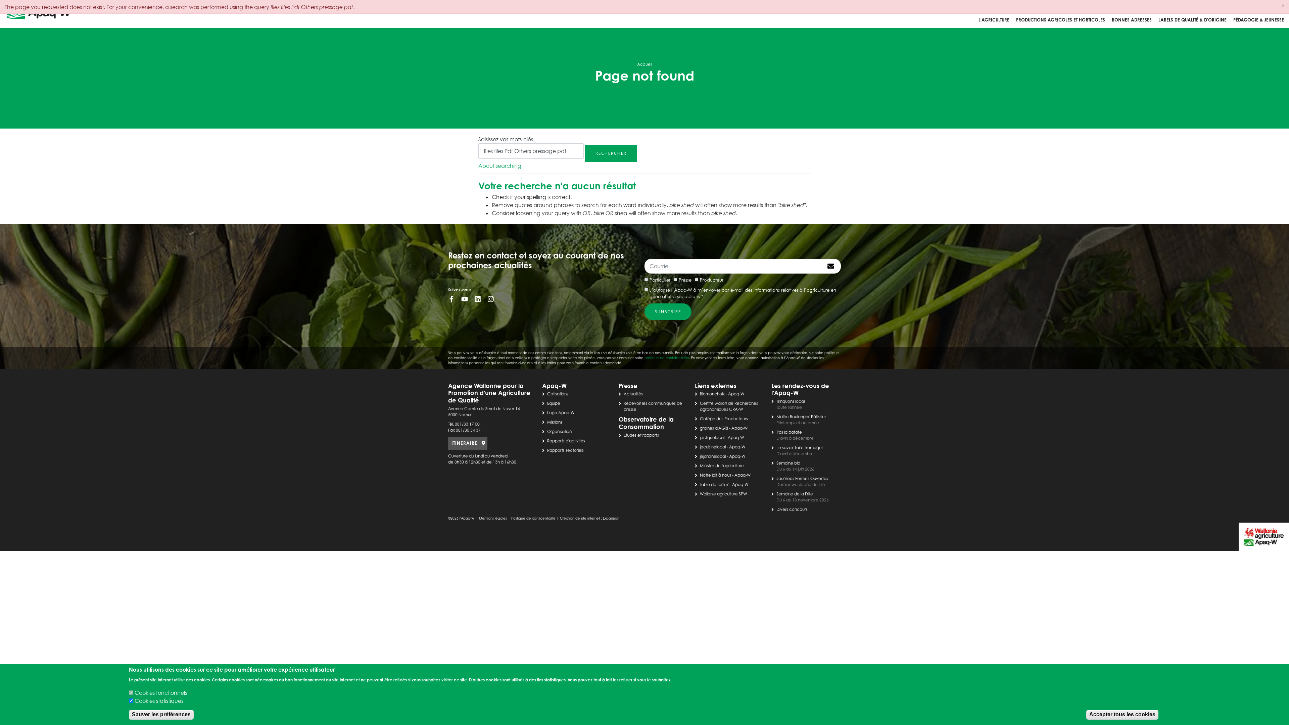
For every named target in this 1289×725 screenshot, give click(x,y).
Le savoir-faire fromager (799, 447)
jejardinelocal (713, 456)
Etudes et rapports (641, 435)
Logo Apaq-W (561, 412)
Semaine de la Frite (794, 493)
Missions (554, 422)
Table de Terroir (714, 484)
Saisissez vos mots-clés (505, 139)
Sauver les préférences (161, 715)
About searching (499, 165)
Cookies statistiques (159, 700)
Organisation (559, 431)
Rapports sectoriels (565, 450)
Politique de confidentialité (533, 518)
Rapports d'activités (566, 440)
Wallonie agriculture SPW (723, 493)
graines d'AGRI (714, 428)
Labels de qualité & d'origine (1192, 19)
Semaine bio (788, 463)
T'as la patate (789, 432)
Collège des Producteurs (724, 418)
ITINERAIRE (464, 443)
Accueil (644, 64)
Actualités (633, 393)
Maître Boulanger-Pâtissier (801, 416)
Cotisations (557, 393)
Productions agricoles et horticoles (1060, 19)
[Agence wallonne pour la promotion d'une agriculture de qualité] (38, 14)
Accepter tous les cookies (1122, 715)
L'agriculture (993, 19)
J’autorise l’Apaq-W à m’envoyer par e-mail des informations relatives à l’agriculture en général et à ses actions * (743, 293)
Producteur (711, 280)
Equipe (553, 403)
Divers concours (792, 509)
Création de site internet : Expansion (589, 518)
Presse (685, 280)
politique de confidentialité (666, 358)
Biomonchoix (712, 393)
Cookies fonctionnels (161, 692)
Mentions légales (493, 518)
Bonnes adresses (1132, 19)
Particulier (660, 280)
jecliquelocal (712, 437)
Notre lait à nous (715, 475)
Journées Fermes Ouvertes (802, 478)
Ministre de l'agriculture (722, 465)
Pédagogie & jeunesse (1258, 19)
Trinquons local (790, 401)
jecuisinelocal (713, 446)
